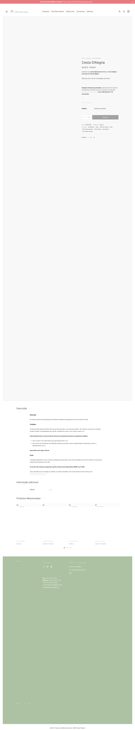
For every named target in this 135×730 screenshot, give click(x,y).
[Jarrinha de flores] (54, 521)
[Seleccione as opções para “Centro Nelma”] (25, 535)
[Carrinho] (128, 11)
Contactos (80, 11)
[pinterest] (51, 566)
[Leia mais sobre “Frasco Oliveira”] (77, 535)
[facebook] (44, 566)
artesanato (91, 127)
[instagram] (47, 566)
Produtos (45, 11)
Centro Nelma (21, 541)
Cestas (88, 58)
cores (110, 127)
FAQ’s (70, 573)
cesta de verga (104, 127)
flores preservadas (87, 129)
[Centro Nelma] (28, 521)
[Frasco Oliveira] (80, 521)
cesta (96, 127)
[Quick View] (31, 535)
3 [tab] (67, 547)
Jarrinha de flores (48, 541)
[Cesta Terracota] (106, 521)
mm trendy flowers (87, 131)
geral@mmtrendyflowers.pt (90, 92)
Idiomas (90, 11)
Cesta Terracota (100, 541)
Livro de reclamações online (77, 570)
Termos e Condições (75, 566)
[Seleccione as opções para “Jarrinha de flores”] (51, 535)
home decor (105, 129)
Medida (84, 108)
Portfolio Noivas (57, 11)
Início (83, 58)
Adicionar (105, 117)
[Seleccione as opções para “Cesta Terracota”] (104, 535)
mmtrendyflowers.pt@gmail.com (52, 585)
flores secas (97, 129)
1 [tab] (64, 547)
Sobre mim (70, 11)
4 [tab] (69, 547)
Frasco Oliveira (73, 541)
